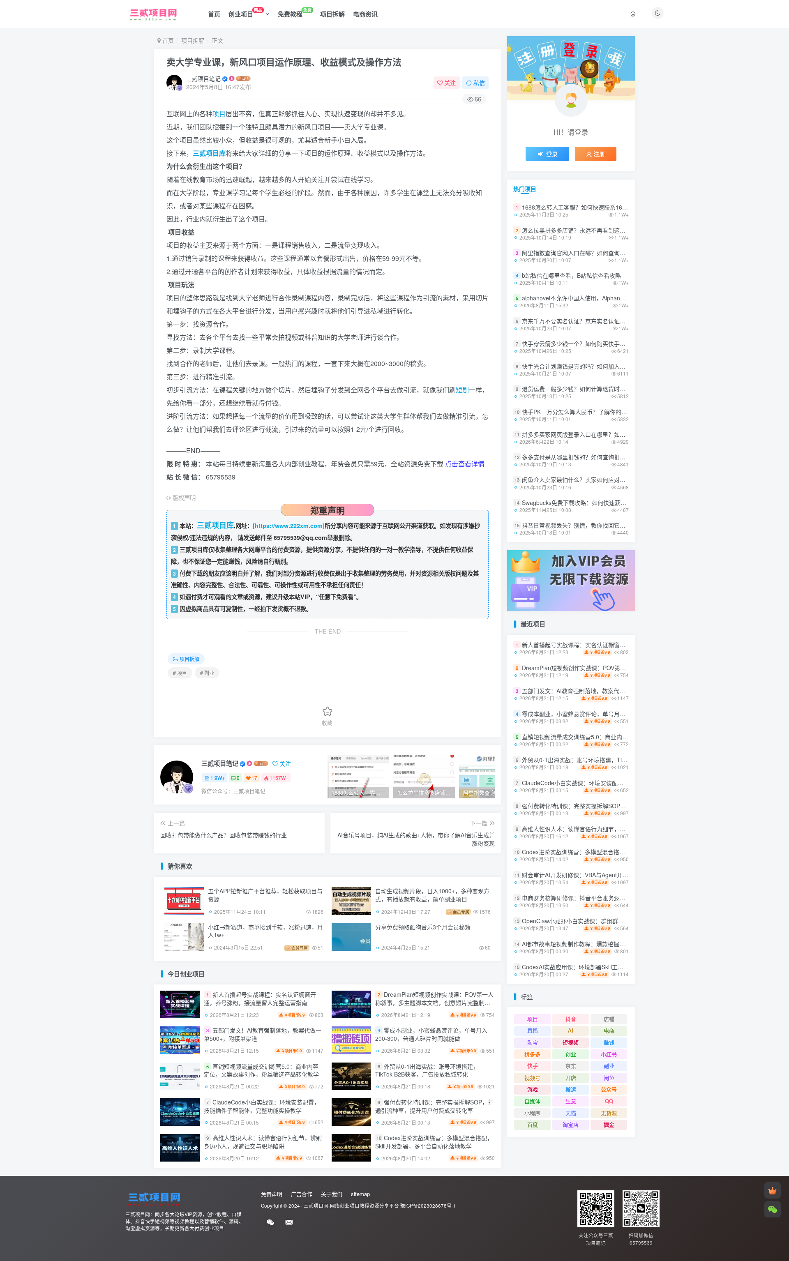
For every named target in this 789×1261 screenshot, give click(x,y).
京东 (570, 1066)
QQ (609, 1101)
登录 (552, 154)
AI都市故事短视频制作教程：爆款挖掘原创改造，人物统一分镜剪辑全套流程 (619, 944)
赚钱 (609, 1042)
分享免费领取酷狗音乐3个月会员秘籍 (423, 927)
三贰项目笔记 (203, 78)
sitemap (360, 1194)
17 (254, 777)
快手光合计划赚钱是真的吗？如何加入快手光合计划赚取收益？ (602, 366)
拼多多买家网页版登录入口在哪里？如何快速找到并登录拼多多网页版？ (614, 434)
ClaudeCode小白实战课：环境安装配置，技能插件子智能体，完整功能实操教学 (262, 1106)
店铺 (609, 1019)
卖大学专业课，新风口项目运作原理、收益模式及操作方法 (283, 61)
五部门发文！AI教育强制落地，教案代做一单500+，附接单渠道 (262, 1034)
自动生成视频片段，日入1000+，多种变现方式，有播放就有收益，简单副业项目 (432, 895)
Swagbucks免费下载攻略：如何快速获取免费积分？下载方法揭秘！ (608, 502)
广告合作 (301, 1194)
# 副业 (207, 672)
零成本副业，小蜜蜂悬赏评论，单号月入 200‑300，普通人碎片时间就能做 (431, 1034)
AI (570, 1030)
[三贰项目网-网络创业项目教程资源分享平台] (154, 1198)
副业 (609, 1066)
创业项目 (245, 12)
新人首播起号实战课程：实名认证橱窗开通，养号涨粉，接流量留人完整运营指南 (260, 998)
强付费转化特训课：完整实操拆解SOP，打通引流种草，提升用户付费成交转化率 (434, 1106)
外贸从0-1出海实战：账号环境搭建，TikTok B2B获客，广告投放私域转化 (427, 1070)
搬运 (570, 1089)
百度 (532, 1124)
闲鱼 (609, 1077)
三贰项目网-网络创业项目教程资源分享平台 (351, 1205)
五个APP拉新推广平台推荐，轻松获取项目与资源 (265, 895)
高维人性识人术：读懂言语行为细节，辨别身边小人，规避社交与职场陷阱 (263, 1142)
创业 (570, 985)
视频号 (532, 1077)
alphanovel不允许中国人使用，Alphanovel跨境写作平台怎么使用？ (608, 298)
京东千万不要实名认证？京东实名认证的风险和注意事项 (594, 321)
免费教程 (294, 12)
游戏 (532, 1089)
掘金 (609, 1124)
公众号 (609, 1089)
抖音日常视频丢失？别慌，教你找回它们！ (576, 525)
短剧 (462, 389)
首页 (214, 13)
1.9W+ (217, 777)
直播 (532, 1030)
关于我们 (331, 1194)
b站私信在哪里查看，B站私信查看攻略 (571, 275)
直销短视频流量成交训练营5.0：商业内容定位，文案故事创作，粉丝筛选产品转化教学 (261, 1070)
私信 (479, 82)
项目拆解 (332, 13)
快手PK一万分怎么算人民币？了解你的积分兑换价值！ (592, 412)
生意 (570, 1101)
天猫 (570, 1113)
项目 (219, 113)
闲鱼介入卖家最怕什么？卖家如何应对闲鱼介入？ (585, 480)
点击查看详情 (464, 463)
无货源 (609, 1113)
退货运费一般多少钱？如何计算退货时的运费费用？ (588, 389)
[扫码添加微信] (772, 1209)
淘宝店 (571, 1124)
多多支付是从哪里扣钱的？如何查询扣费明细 (579, 457)
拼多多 (532, 985)
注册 (599, 154)
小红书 (609, 985)
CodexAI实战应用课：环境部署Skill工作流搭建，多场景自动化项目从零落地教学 (624, 967)
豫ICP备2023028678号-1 (428, 1205)
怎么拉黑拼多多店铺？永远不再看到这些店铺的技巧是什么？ (599, 230)
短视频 (571, 1042)
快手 (532, 1066)
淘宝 (532, 1042)
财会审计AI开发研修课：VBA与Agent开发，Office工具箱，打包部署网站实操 (620, 875)
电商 (609, 1030)
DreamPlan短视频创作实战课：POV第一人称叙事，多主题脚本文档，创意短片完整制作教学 (434, 1002)
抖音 (570, 1019)
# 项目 (180, 672)
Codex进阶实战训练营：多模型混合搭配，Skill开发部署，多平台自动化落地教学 (434, 1142)
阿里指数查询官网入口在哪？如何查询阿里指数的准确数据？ (599, 253)
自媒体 (532, 1101)
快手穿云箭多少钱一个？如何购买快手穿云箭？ (582, 343)
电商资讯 (365, 13)
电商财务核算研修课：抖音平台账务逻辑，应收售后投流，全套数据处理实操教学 (625, 898)
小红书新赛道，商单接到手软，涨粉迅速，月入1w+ (265, 931)
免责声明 (271, 1194)
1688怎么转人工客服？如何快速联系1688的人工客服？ (592, 207)
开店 (570, 1077)
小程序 (532, 1113)
